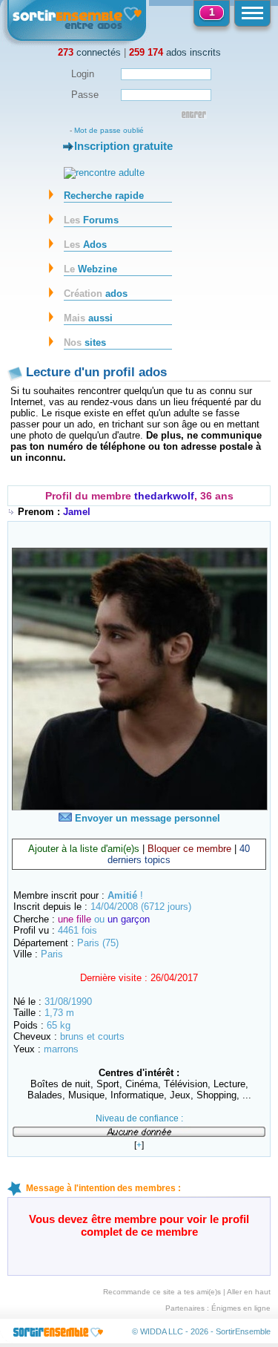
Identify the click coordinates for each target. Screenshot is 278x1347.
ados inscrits (175, 52)
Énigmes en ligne (241, 1308)
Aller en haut (249, 1292)
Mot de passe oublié (109, 130)
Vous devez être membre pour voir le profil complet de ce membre (139, 1225)
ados (96, 293)
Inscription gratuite (123, 146)
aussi (88, 318)
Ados (85, 244)
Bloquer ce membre (189, 848)
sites (85, 342)
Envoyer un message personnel (146, 818)
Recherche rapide (104, 195)
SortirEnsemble (243, 1331)
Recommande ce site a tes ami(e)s (162, 1292)
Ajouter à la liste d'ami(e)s (83, 848)
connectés (89, 52)
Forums (91, 220)
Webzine (90, 269)
